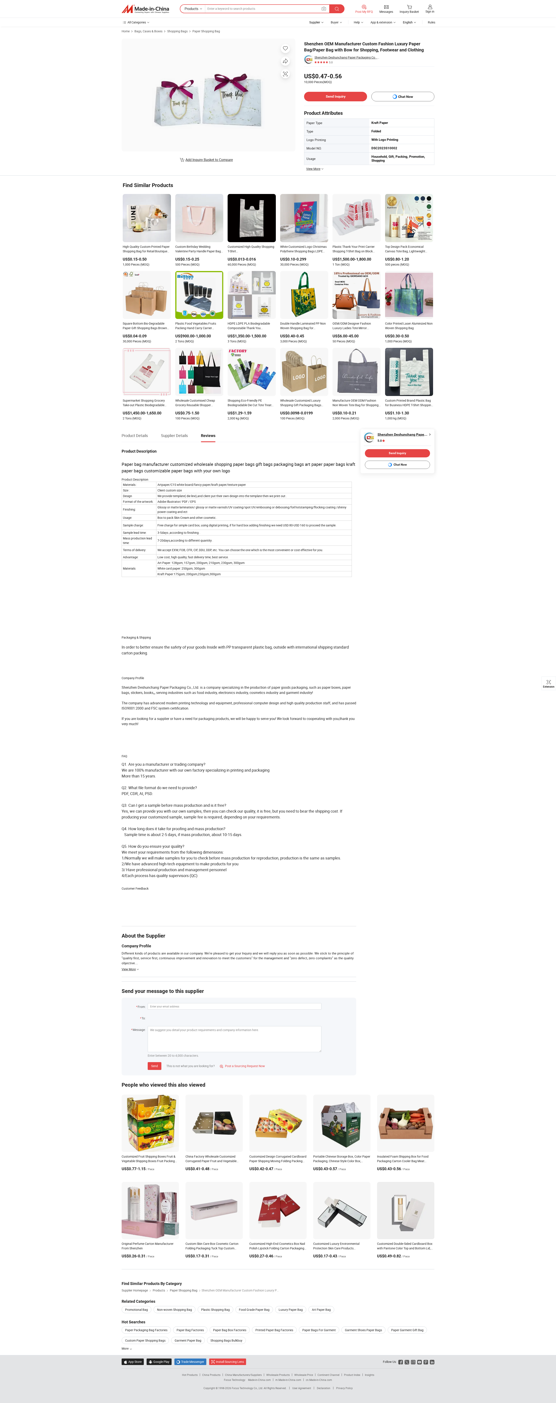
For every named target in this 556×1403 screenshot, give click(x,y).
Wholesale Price (303, 1375)
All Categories (136, 22)
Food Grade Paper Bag (254, 1310)
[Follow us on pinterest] (426, 1362)
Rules (431, 22)
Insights (369, 1375)
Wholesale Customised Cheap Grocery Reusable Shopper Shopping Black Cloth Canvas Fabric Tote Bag (195, 403)
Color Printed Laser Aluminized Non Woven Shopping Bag (409, 325)
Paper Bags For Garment (319, 1330)
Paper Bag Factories (190, 1330)
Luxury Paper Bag (291, 1310)
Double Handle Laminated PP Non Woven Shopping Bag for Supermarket (303, 326)
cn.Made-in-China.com (319, 1380)
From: (142, 1007)
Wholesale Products (278, 1375)
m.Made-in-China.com (288, 1380)
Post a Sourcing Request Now (242, 1066)
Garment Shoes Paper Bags (363, 1330)
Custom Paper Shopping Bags (145, 1340)
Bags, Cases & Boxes (148, 31)
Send (154, 1066)
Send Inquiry (336, 96)
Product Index (352, 1375)
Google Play (159, 1362)
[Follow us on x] (407, 1362)
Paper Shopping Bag (206, 31)
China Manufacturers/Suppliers (243, 1375)
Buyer (335, 22)
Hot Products (190, 1375)
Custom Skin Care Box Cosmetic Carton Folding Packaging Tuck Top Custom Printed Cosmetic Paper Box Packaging (211, 1248)
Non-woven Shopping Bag (174, 1310)
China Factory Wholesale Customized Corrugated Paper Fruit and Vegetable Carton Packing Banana (211, 1161)
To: (144, 1018)
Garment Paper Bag (188, 1340)
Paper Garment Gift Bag (407, 1330)
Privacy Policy (344, 1388)
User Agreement (301, 1388)
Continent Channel (328, 1375)
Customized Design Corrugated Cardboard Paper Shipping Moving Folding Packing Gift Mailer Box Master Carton (277, 1161)
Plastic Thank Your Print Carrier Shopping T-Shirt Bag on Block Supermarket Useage (354, 249)
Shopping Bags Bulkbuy (226, 1340)
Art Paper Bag (321, 1310)
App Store (133, 1362)
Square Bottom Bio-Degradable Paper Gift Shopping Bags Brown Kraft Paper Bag (145, 326)
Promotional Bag (136, 1310)
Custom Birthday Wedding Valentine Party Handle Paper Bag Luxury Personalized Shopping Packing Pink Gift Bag (198, 249)
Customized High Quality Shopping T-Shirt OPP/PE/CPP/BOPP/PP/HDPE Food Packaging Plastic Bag (251, 249)
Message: (139, 1030)
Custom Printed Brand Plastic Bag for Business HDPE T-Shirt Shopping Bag (409, 403)
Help (357, 22)
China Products (211, 1375)
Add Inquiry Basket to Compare (209, 159)
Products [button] (191, 8)
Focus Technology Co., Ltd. (248, 1388)
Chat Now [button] (405, 97)
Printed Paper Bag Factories (274, 1330)
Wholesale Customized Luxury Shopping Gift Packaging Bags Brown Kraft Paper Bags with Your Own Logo (303, 403)
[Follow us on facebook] (400, 1362)
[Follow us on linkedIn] (432, 1362)
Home (126, 31)
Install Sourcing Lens (230, 1362)
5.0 (379, 440)
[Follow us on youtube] (419, 1362)
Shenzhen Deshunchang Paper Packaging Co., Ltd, (347, 57)
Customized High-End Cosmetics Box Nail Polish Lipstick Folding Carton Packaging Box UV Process (277, 1248)
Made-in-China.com (259, 1380)
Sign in (429, 11)
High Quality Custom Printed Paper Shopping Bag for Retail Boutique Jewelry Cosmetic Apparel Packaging (146, 249)
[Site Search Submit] (336, 8)
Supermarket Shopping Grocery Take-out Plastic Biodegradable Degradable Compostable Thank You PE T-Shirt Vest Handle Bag (144, 403)
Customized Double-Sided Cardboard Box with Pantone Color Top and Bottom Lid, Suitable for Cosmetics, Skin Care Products (405, 1248)
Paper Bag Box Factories (229, 1330)
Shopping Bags (177, 31)
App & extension (381, 22)
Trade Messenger (190, 1362)
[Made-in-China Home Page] (145, 8)
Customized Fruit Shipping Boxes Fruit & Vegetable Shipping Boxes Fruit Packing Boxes (148, 1161)
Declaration (323, 1388)
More (125, 1348)
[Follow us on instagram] (413, 1362)
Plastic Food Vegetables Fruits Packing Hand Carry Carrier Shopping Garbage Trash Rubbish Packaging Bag (197, 326)
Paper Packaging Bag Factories (146, 1330)
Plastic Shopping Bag (215, 1310)
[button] (324, 8)
